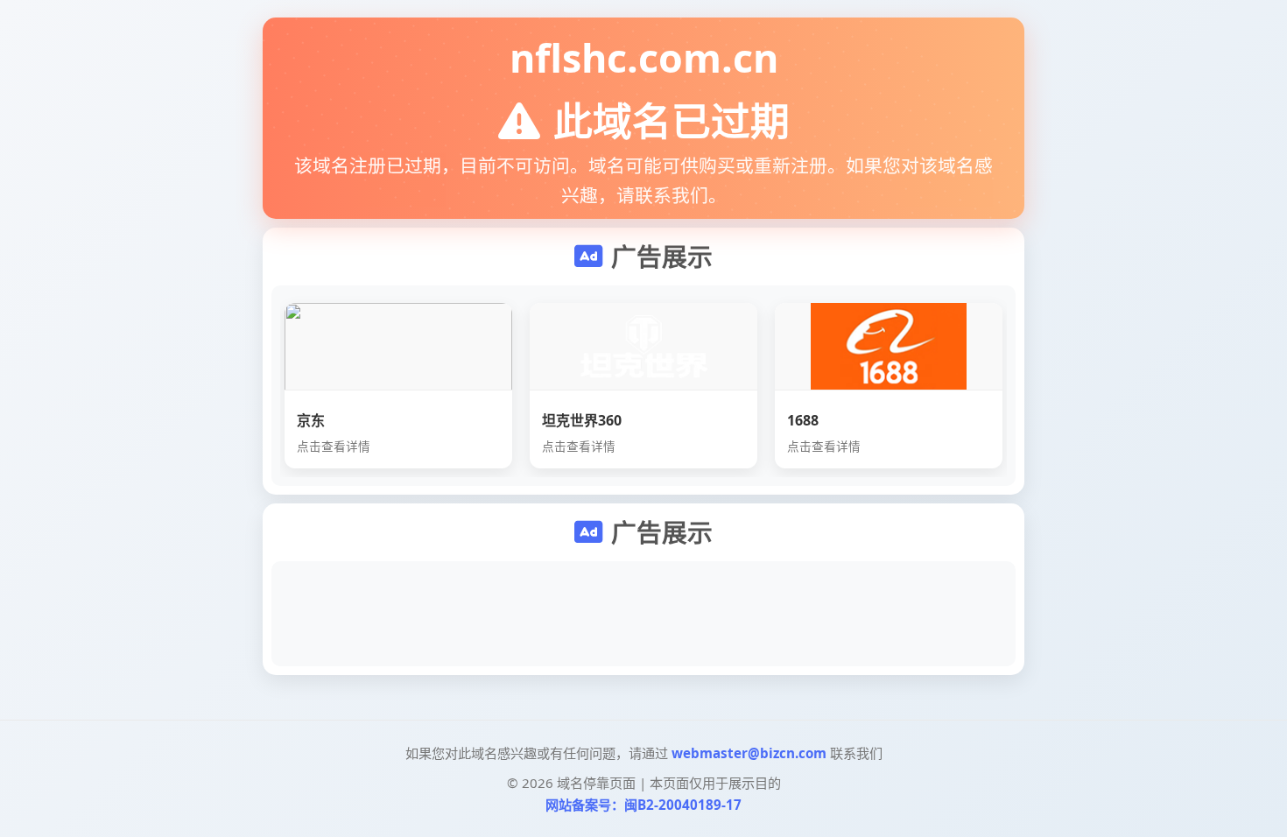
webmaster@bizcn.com (749, 753)
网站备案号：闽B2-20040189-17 (643, 804)
